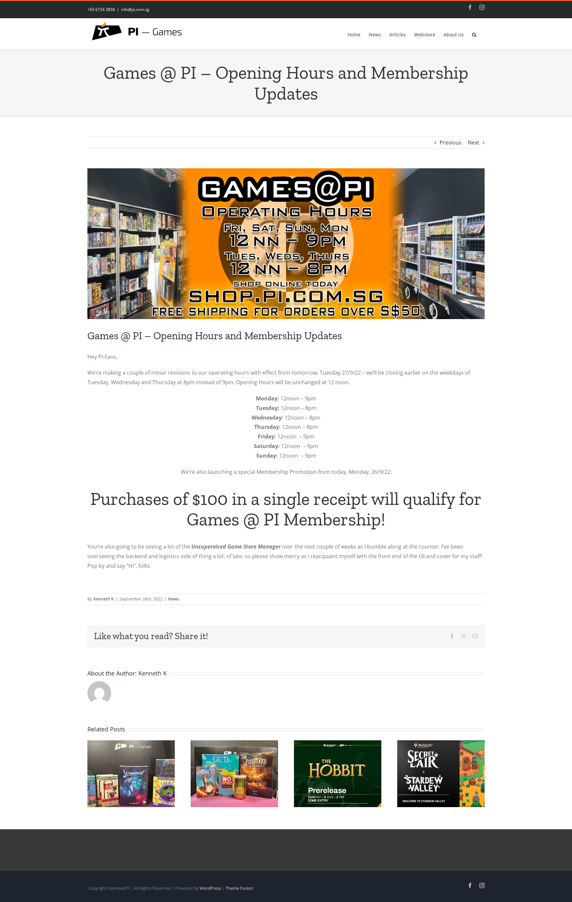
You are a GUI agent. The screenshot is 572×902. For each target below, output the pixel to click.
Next (473, 142)
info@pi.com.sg (135, 9)
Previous (450, 142)
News (173, 599)
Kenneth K (103, 599)
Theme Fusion (239, 888)
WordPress (210, 888)
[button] (474, 34)
